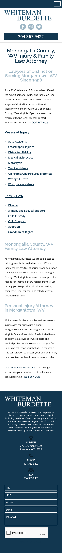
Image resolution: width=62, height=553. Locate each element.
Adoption (14, 226)
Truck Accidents (18, 168)
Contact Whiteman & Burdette (21, 367)
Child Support (17, 221)
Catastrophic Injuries (21, 147)
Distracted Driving (19, 152)
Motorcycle (15, 163)
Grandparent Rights (20, 232)
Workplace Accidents (21, 184)
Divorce (13, 205)
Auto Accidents (17, 141)
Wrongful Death (18, 179)
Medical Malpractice (20, 157)
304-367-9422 (31, 36)
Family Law (14, 196)
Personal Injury (17, 132)
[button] (57, 3)
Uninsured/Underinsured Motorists (30, 173)
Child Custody (16, 216)
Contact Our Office (31, 542)
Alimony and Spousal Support (26, 210)
